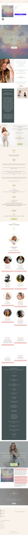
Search (1, 525)
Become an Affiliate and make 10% (5, 520)
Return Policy (2, 521)
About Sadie (2, 524)
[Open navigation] (1, 1)
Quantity (16, 8)
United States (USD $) (13, 531)
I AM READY (14, 47)
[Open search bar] (25, 1)
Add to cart (20, 12)
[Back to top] (14, 508)
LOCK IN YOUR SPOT (14, 503)
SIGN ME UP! (20, 144)
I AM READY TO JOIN (14, 464)
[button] (3, 19)
